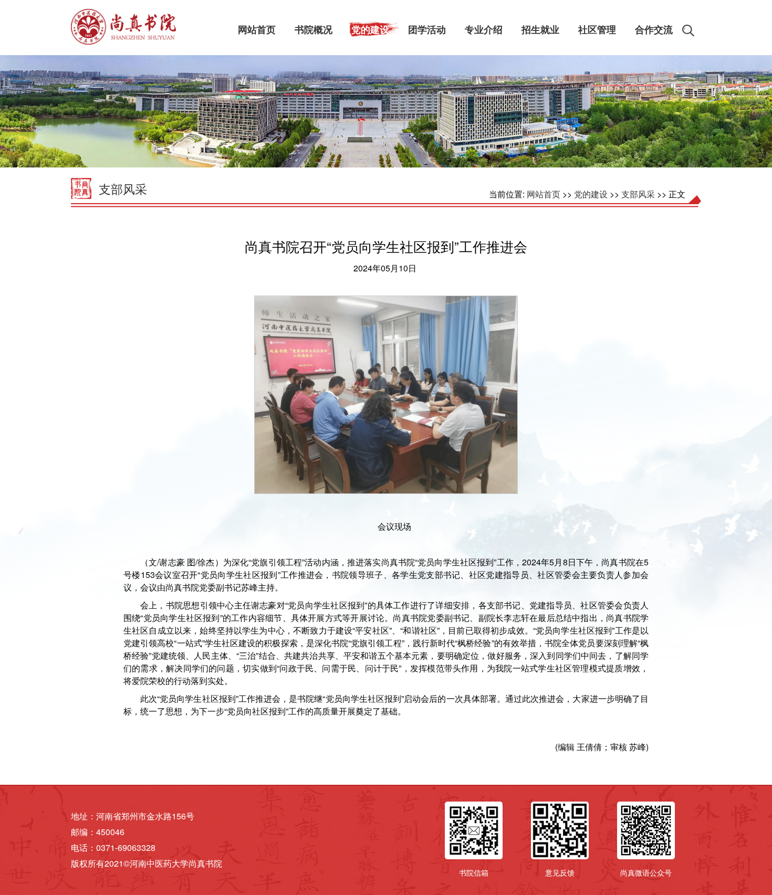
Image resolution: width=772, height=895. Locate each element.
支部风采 (123, 188)
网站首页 (543, 194)
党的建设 (591, 194)
